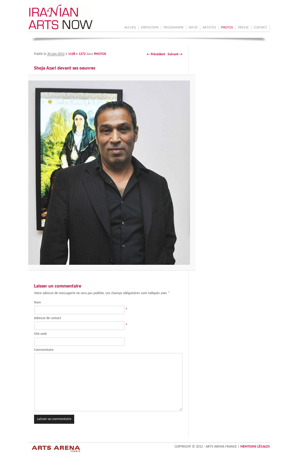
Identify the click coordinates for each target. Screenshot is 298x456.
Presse (243, 27)
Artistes (209, 27)
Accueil (130, 27)
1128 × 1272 (77, 54)
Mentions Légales (255, 446)
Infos (193, 27)
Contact (260, 27)
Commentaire (44, 350)
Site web (40, 334)
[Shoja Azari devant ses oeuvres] (108, 173)
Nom (37, 302)
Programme (174, 27)
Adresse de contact (47, 318)
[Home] (60, 29)
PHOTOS (227, 27)
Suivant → (175, 54)
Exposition (150, 27)
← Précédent (156, 54)
